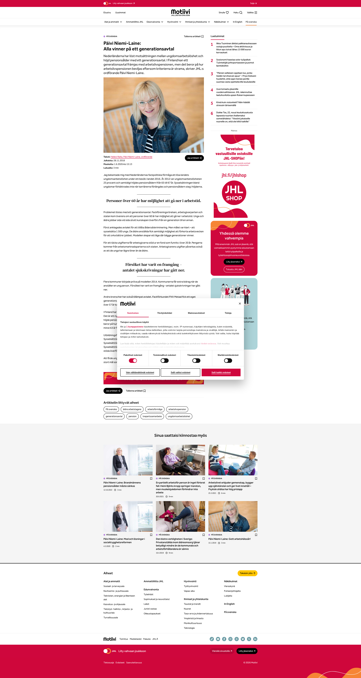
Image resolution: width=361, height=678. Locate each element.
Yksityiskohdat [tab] (164, 313)
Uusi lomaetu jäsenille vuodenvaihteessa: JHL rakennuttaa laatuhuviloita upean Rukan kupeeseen (235, 92)
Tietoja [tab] (228, 313)
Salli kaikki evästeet (221, 372)
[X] (249, 639)
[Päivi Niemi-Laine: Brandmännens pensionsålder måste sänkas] (128, 460)
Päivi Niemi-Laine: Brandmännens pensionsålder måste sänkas (122, 484)
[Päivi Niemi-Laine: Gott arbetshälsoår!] (232, 516)
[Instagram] (230, 639)
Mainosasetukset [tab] (196, 313)
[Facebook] (224, 639)
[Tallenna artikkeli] (151, 478)
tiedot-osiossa (208, 343)
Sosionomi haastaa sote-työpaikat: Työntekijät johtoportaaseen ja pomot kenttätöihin (235, 62)
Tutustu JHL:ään (234, 269)
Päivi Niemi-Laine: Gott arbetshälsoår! (229, 538)
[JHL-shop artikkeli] (234, 176)
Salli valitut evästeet (180, 372)
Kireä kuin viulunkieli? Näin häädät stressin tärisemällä (233, 104)
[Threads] (236, 639)
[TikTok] (212, 639)
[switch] (165, 360)
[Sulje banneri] (240, 304)
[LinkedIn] (255, 639)
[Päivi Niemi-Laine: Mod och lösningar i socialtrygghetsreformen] (128, 516)
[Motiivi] (180, 12)
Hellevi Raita (116, 156)
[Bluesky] (243, 639)
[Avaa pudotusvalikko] (121, 22)
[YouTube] (218, 639)
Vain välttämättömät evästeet (140, 372)
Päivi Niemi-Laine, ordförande (137, 156)
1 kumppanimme (135, 326)
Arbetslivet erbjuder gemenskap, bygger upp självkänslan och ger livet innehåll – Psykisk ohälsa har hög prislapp (230, 486)
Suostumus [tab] (133, 313)
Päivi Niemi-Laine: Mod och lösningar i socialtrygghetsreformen (124, 540)
